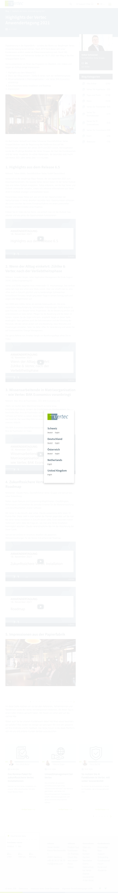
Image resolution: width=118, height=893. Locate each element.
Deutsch (50, 432)
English (57, 432)
